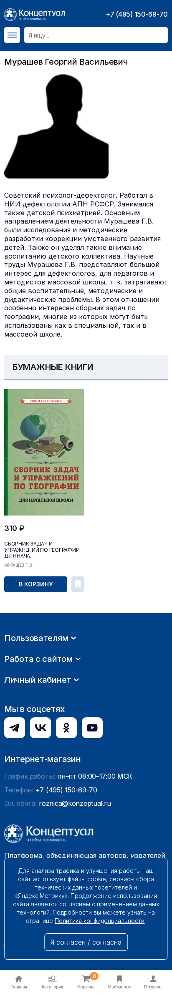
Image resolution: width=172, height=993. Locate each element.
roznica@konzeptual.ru (75, 803)
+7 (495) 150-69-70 (137, 14)
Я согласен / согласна (86, 942)
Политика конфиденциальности (99, 920)
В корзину (35, 584)
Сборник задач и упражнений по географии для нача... (41, 549)
